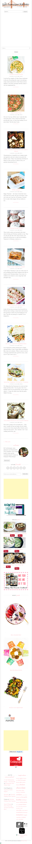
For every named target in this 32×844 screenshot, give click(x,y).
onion (21, 802)
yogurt (17, 819)
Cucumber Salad (7, 549)
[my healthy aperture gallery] (22, 836)
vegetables (18, 817)
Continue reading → (16, 123)
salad (21, 808)
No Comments (20, 76)
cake (20, 782)
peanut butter (22, 804)
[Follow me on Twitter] (11, 468)
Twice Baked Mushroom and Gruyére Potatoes (16, 420)
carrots (23, 782)
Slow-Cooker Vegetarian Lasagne (16, 266)
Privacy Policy (24, 840)
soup (23, 810)
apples (21, 778)
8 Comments (20, 114)
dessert (17, 797)
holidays (24, 800)
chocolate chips (20, 790)
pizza (21, 806)
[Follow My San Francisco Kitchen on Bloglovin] (16, 752)
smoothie (19, 810)
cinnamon (22, 792)
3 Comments (20, 153)
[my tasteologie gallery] (22, 833)
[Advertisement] (16, 30)
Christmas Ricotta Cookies (16, 228)
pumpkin (18, 808)
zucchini (21, 819)
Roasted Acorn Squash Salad (16, 707)
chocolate (20, 787)
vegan (25, 815)
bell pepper (23, 780)
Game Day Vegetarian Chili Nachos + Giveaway (16, 382)
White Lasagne (16, 189)
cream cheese (24, 794)
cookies (19, 794)
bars (17, 780)
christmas (18, 792)
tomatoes (19, 814)
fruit (22, 797)
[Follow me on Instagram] (17, 468)
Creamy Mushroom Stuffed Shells (16, 305)
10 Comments (20, 345)
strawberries (19, 812)
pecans (17, 806)
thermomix (25, 812)
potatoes (25, 806)
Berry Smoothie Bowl (16, 635)
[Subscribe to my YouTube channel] (20, 468)
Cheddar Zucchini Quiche (16, 74)
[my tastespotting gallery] (25, 827)
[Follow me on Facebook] (7, 468)
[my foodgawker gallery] (19, 827)
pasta (25, 802)
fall (20, 797)
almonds (17, 778)
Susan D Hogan (7, 804)
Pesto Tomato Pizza (16, 113)
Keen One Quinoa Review (16, 670)
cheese (17, 784)
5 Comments (20, 230)
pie (19, 806)
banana (24, 778)
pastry (17, 804)
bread (17, 782)
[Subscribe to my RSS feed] (24, 468)
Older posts (7, 441)
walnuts (23, 817)
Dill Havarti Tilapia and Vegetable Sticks (16, 343)
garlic (25, 797)
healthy (18, 799)
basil (19, 780)
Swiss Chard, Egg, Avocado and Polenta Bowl (9, 807)
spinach (25, 810)
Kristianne (11, 76)
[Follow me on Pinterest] (14, 468)
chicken (22, 784)
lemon (17, 802)
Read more (6, 460)
